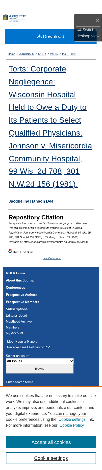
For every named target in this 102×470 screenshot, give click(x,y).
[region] (51, 428)
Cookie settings (72, 419)
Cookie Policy (71, 425)
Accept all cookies (51, 442)
